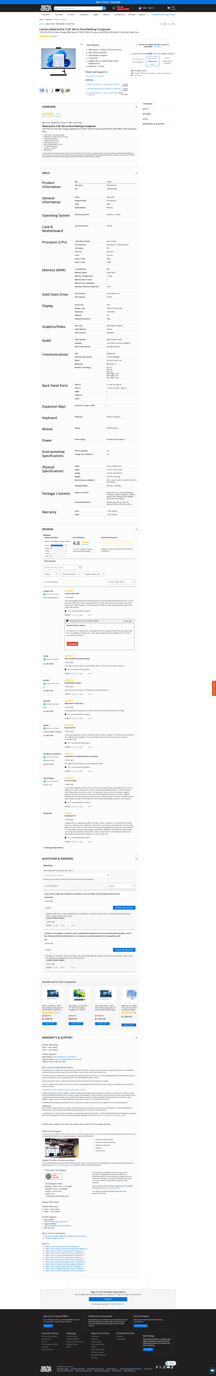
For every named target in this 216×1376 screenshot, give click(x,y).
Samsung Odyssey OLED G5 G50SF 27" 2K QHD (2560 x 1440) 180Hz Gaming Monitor (114, 89)
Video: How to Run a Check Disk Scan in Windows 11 (64, 1257)
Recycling (45, 1347)
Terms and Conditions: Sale (83, 1370)
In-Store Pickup (71, 1336)
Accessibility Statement (78, 1368)
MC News (131, 14)
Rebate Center (96, 1342)
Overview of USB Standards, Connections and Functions (66, 1236)
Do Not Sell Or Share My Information (131, 1368)
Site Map (94, 1357)
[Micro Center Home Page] (46, 7)
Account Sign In (116, 1370)
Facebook (156, 1367)
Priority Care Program (113, 1188)
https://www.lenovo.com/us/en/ (64, 1057)
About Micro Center (63, 1368)
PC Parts (71, 14)
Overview (49, 107)
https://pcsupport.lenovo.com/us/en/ (68, 1059)
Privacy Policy (148, 1368)
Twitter (160, 1367)
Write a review (46, 116)
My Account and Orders (50, 1336)
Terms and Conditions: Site (65, 1370)
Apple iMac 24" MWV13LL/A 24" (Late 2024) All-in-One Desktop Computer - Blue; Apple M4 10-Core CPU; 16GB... (132, 1008)
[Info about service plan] (107, 72)
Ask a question (57, 116)
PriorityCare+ (120, 14)
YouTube (168, 1367)
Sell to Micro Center (98, 1349)
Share (169, 24)
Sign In (108, 1299)
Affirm (68, 1347)
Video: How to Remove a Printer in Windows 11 (62, 1246)
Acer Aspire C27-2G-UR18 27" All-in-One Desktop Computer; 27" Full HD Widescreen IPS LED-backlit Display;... (79, 1008)
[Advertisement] (108, 1283)
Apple (96, 14)
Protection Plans (47, 1349)
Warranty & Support (57, 1037)
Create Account (117, 1304)
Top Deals (59, 14)
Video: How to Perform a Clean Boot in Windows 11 (64, 1251)
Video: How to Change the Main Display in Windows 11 (65, 1264)
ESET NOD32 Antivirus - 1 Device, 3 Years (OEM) (102, 93)
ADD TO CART (49, 1024)
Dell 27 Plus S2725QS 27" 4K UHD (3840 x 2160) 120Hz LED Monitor (108, 84)
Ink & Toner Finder (97, 1344)
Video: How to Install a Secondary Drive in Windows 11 (65, 1260)
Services (106, 14)
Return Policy (46, 1339)
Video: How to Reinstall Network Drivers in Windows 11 (65, 1262)
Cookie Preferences (129, 1370)
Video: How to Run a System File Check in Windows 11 (65, 1253)
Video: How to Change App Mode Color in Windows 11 (65, 1268)
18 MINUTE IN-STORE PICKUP (163, 14)
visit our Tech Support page (62, 1165)
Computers (84, 14)
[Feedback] (214, 688)
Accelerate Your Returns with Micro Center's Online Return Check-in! (63, 1090)
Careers (94, 1347)
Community (95, 1336)
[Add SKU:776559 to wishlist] (136, 990)
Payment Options (72, 1344)
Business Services (97, 1352)
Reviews (47, 529)
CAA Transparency (111, 1368)
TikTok (172, 1367)
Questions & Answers (57, 858)
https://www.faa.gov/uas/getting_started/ (112, 1115)
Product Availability (72, 1339)
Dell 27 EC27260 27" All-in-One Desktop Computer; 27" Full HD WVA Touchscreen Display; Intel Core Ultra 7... (52, 1008)
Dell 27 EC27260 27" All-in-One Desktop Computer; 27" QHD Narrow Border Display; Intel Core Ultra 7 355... (105, 1008)
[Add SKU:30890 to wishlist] (110, 990)
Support (142, 14)
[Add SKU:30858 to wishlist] (57, 990)
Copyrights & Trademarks (102, 1370)
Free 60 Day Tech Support (95, 76)
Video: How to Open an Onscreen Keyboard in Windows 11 (66, 1249)
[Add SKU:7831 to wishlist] (83, 990)
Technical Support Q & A (54, 1238)
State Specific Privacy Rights (95, 1368)
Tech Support (121, 1339)
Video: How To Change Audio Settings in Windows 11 (64, 1255)
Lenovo (42, 24)
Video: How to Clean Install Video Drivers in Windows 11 (65, 1271)
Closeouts (119, 1336)
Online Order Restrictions (75, 1342)
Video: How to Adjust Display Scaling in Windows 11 (64, 1266)
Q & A (145, 119)
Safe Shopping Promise (50, 1344)
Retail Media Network (98, 1355)
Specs (46, 173)
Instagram (164, 1367)
